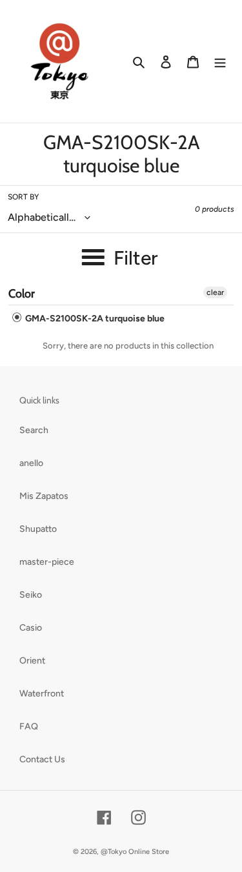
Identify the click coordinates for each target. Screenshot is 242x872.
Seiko (30, 594)
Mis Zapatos (43, 496)
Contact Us (42, 759)
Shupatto (38, 528)
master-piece (46, 561)
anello (31, 463)
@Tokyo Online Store (135, 851)
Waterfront (41, 693)
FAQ (28, 726)
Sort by (23, 196)
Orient (32, 660)
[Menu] (220, 61)
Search (33, 430)
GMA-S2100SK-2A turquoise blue (94, 318)
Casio (30, 627)
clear (215, 292)
